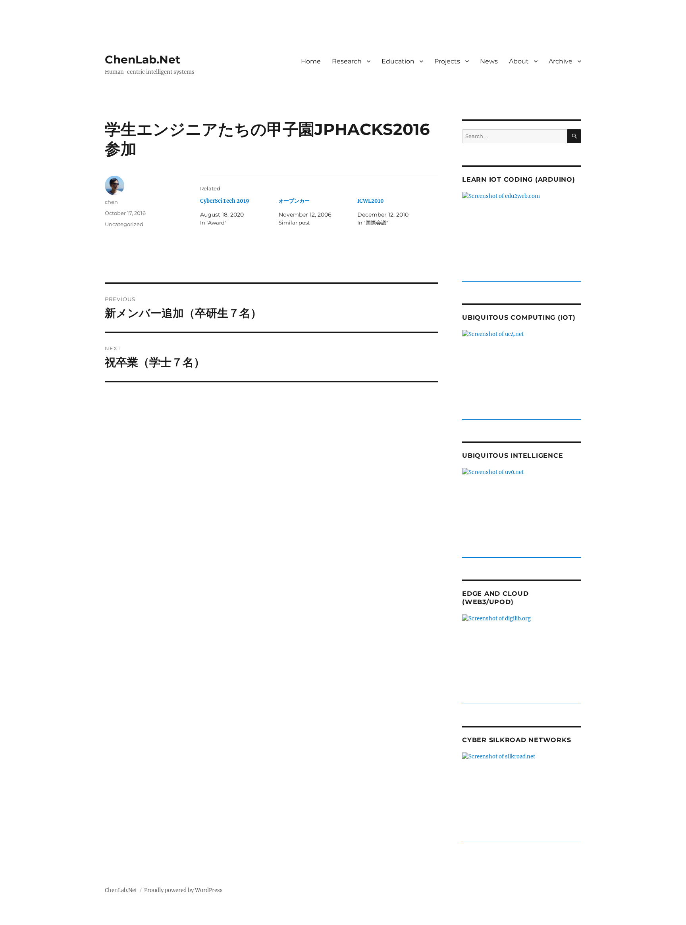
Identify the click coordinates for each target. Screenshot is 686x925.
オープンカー (294, 201)
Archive (560, 61)
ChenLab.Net (142, 59)
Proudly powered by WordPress (183, 890)
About (519, 61)
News (489, 61)
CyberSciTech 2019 (224, 201)
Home (311, 61)
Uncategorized (124, 224)
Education (398, 61)
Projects (447, 61)
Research (347, 61)
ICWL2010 (370, 201)
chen (111, 202)
